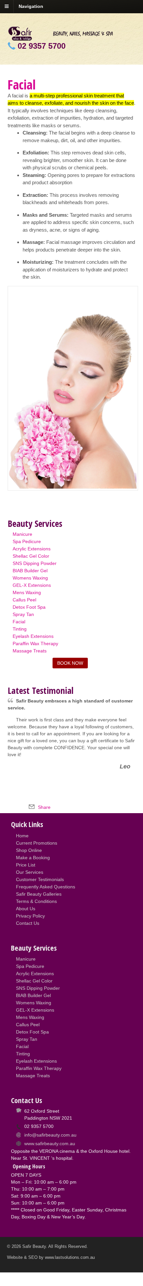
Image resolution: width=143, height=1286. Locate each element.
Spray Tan (23, 614)
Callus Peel (24, 599)
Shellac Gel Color (31, 556)
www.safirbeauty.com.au (49, 1143)
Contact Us (27, 923)
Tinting (20, 629)
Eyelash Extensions (33, 636)
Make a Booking (33, 857)
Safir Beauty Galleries (39, 894)
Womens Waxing (30, 578)
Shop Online (29, 850)
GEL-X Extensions (32, 585)
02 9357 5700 (42, 45)
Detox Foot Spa (29, 607)
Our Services (29, 872)
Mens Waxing (27, 592)
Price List (25, 864)
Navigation (31, 6)
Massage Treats (30, 650)
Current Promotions (36, 843)
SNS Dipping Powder (35, 563)
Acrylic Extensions (32, 548)
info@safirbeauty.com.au (50, 1135)
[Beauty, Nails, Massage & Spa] (72, 37)
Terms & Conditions (36, 901)
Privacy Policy (30, 916)
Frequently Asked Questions (45, 886)
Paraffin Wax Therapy (35, 643)
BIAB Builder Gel (30, 570)
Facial (19, 621)
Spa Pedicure (27, 541)
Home (22, 835)
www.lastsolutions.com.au (70, 1257)
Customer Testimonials (40, 879)
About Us (25, 908)
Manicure (22, 534)
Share (44, 807)
